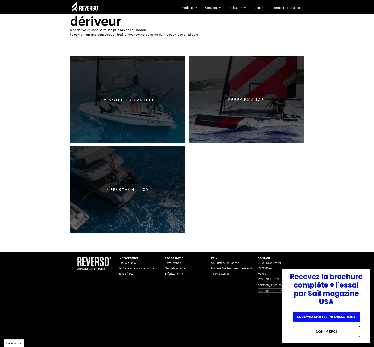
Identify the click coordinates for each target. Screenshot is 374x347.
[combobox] (14, 343)
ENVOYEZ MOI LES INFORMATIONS (326, 316)
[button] (189, 8)
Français (11, 343)
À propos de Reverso (286, 7)
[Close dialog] (365, 273)
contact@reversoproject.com (278, 285)
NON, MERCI (326, 332)
